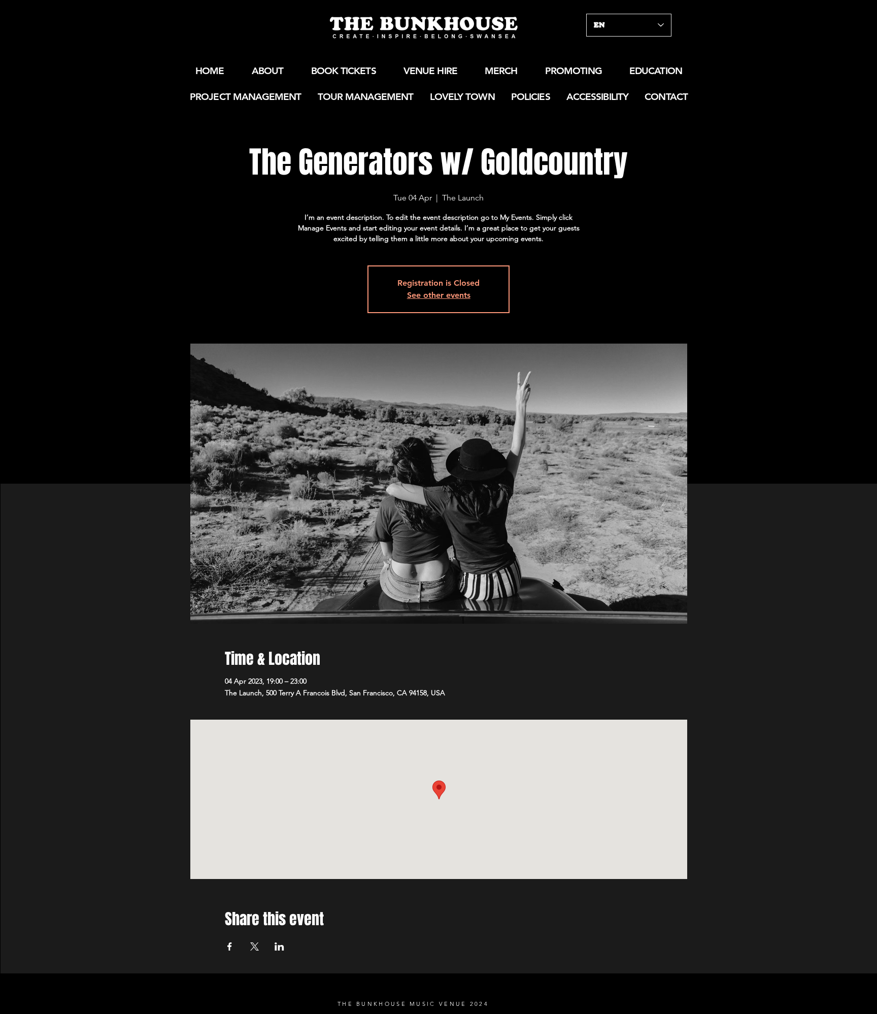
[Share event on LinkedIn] (279, 946)
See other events (438, 295)
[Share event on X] (254, 946)
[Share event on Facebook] (229, 946)
